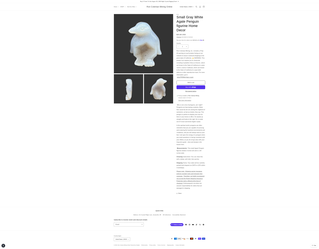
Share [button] (180, 193)
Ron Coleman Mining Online (124, 245)
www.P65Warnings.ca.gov (185, 77)
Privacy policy (152, 245)
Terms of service (161, 245)
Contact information (180, 245)
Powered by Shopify (135, 245)
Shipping (179, 37)
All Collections (167, 215)
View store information (184, 100)
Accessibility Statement (179, 215)
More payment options (190, 91)
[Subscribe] (142, 224)
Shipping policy (170, 245)
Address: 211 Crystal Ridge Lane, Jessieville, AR (147, 215)
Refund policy (144, 245)
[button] (116, 6)
